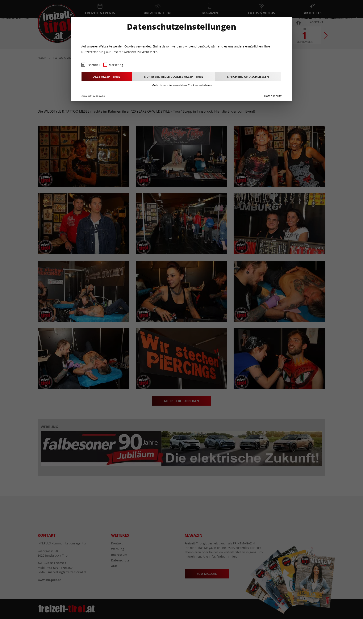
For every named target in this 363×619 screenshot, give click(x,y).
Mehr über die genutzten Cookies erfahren (181, 85)
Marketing (116, 64)
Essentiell (93, 64)
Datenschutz (273, 96)
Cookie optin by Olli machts (93, 96)
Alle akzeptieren (106, 77)
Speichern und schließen (248, 77)
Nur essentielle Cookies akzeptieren (173, 77)
